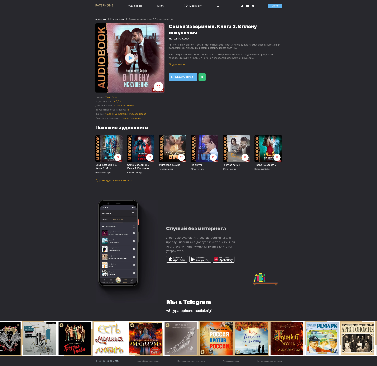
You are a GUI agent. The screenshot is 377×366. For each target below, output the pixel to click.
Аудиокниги (135, 5)
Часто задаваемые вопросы (269, 361)
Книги (160, 5)
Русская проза (117, 19)
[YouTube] (247, 5)
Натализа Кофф (179, 38)
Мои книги (195, 5)
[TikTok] (242, 5)
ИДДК (117, 101)
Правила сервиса (231, 361)
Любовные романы (116, 113)
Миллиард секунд (169, 164)
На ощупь (196, 164)
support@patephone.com (148, 361)
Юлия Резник (197, 169)
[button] (275, 6)
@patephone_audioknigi (192, 311)
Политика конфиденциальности (191, 361)
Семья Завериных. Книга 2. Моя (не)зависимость (106, 166)
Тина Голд (111, 97)
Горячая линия (231, 164)
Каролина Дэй (166, 169)
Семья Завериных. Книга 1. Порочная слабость (138, 166)
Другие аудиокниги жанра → (113, 180)
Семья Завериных (132, 118)
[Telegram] (253, 5)
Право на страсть (265, 164)
